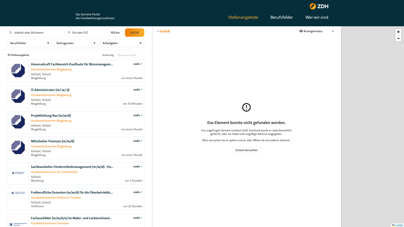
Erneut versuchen (246, 150)
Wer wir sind (317, 17)
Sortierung (108, 55)
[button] (398, 32)
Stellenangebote (243, 17)
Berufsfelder (282, 17)
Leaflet (399, 225)
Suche (134, 32)
